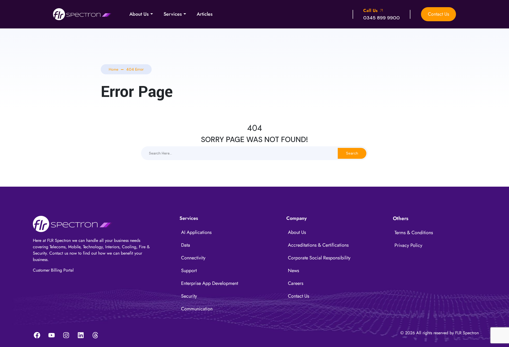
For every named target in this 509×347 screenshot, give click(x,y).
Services (173, 14)
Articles (205, 14)
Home (113, 69)
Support (189, 270)
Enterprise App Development (209, 283)
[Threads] (95, 335)
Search (352, 153)
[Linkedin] (80, 335)
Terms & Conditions (413, 232)
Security (189, 296)
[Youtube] (51, 335)
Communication (197, 308)
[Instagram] (66, 335)
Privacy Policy (408, 245)
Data (185, 245)
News (293, 270)
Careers (295, 283)
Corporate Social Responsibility (319, 257)
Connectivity (193, 257)
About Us (139, 14)
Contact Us (438, 14)
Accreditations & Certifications (318, 245)
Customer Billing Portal (53, 270)
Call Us (371, 10)
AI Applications (196, 232)
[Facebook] (36, 335)
